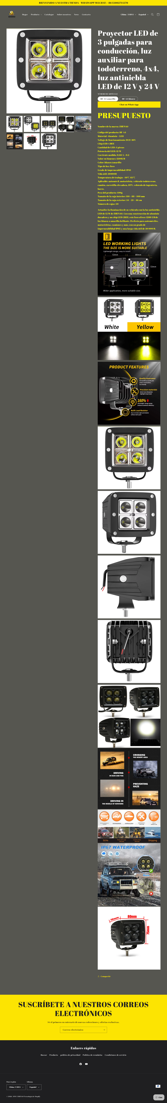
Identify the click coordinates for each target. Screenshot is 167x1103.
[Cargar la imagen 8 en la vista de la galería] (49, 141)
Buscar (44, 1055)
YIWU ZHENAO (18, 1096)
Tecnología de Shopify (32, 1096)
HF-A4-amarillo (107, 99)
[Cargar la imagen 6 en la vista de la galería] (14, 141)
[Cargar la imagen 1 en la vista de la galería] (14, 124)
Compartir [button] (106, 976)
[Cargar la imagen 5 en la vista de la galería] (83, 124)
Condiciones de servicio (115, 1055)
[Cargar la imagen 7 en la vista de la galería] (32, 141)
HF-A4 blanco (128, 99)
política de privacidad (70, 1055)
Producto (53, 1055)
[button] (36, 14)
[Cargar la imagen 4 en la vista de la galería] (66, 124)
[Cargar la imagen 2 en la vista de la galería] (32, 124)
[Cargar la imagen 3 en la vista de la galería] (49, 124)
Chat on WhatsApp (129, 104)
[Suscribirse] (104, 1030)
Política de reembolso (92, 1055)
